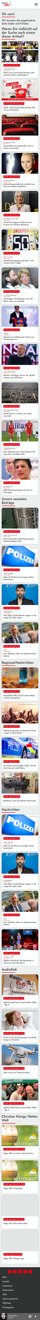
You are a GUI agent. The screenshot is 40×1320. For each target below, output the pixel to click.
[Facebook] (15, 1271)
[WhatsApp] (10, 1271)
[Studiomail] (25, 1271)
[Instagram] (20, 1271)
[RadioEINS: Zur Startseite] (17, 4)
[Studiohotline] (30, 1271)
